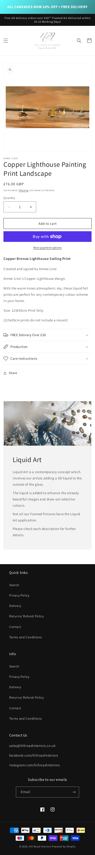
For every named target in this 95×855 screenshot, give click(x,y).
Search (14, 585)
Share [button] (13, 373)
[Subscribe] (74, 792)
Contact (15, 627)
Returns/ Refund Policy (26, 616)
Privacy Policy (19, 595)
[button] (6, 41)
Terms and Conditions (25, 637)
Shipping (23, 190)
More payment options (47, 247)
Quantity (9, 198)
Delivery (15, 606)
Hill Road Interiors (40, 846)
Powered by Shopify (64, 846)
